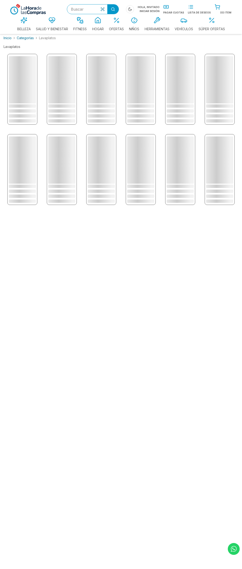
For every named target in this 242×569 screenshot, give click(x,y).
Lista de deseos (199, 12)
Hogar (98, 29)
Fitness (80, 29)
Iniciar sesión (150, 11)
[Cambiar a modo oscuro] (130, 9)
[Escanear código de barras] (102, 9)
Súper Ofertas (212, 29)
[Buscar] (113, 9)
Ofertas (116, 29)
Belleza (24, 29)
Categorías (25, 38)
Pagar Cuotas (173, 12)
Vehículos (184, 29)
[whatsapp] (234, 549)
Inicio (8, 38)
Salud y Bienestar (52, 29)
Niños (134, 29)
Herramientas (157, 29)
